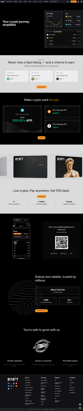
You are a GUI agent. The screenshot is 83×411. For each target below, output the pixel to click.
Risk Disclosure (28, 392)
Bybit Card (72, 390)
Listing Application (43, 396)
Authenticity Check (57, 401)
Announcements (28, 390)
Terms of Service (46, 409)
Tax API (42, 402)
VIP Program (43, 386)
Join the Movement (41, 310)
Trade (71, 380)
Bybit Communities (29, 387)
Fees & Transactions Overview (29, 404)
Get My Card (41, 196)
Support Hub (57, 388)
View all (78, 31)
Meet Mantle (27, 382)
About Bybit (27, 380)
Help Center (57, 386)
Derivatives (72, 382)
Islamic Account (28, 400)
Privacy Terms (52, 409)
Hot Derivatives (57, 31)
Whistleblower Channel (28, 395)
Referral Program (43, 389)
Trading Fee (57, 395)
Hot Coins (49, 31)
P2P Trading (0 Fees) (44, 383)
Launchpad (72, 387)
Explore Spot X (41, 87)
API (55, 398)
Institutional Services (43, 392)
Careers (27, 398)
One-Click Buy (44, 380)
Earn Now (41, 137)
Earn (71, 385)
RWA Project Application (43, 399)
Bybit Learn (57, 393)
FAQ (56, 380)
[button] (80, 404)
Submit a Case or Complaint (58, 383)
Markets (15, 1)
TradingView (72, 392)
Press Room (27, 385)
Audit (42, 404)
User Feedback (58, 391)
